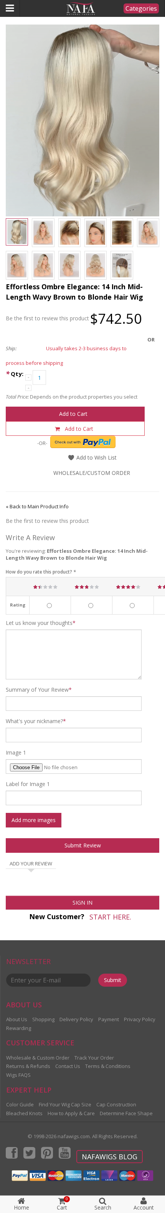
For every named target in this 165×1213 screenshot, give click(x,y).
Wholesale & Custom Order (37, 1057)
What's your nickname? (34, 721)
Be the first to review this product (47, 318)
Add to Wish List (96, 457)
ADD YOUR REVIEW (31, 864)
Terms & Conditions (107, 1066)
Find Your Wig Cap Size (65, 1104)
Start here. (110, 916)
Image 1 (16, 752)
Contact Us (67, 1066)
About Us (16, 1019)
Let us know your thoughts (39, 623)
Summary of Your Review (37, 689)
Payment (108, 1019)
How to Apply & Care (71, 1113)
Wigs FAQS (18, 1074)
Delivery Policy (76, 1019)
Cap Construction (116, 1104)
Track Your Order (94, 1057)
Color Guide (20, 1104)
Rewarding (18, 1028)
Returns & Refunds (28, 1066)
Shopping (43, 1019)
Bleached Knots (24, 1113)
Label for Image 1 (28, 784)
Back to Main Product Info (37, 506)
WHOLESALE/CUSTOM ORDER (91, 472)
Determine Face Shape (126, 1113)
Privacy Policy (139, 1019)
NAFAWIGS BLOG (109, 1156)
